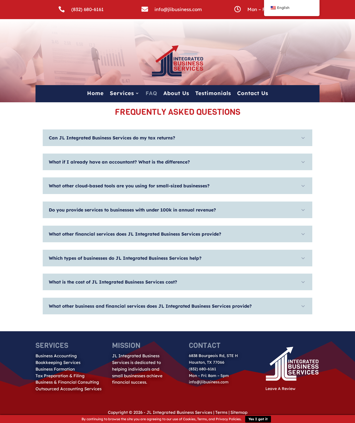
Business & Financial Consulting (67, 382)
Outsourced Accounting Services (69, 388)
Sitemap (238, 412)
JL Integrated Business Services (179, 412)
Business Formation (55, 369)
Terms (221, 412)
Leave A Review (280, 388)
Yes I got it (258, 419)
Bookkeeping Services (58, 362)
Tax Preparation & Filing (60, 375)
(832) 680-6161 (87, 9)
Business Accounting (56, 355)
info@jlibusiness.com (178, 9)
